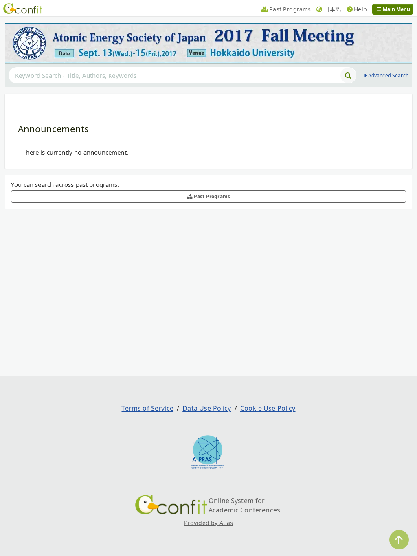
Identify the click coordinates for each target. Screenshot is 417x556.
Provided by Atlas (208, 523)
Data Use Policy (206, 408)
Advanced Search (388, 75)
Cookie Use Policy (268, 408)
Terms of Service (147, 408)
